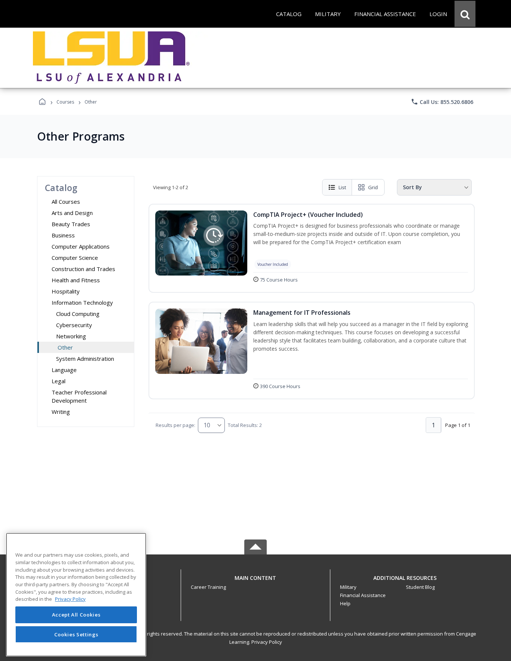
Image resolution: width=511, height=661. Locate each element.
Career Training (208, 587)
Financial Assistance (363, 595)
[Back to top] (255, 581)
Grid (373, 187)
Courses (65, 102)
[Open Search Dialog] (465, 14)
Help (345, 603)
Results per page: (175, 425)
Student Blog (420, 587)
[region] (76, 595)
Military (348, 587)
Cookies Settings (76, 634)
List (342, 187)
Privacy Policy (266, 642)
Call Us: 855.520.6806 (442, 101)
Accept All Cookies (76, 615)
